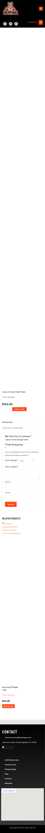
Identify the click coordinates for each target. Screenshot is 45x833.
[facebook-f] (5, 24)
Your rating (11, 460)
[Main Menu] (41, 9)
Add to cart (19, 409)
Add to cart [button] (8, 706)
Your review (11, 467)
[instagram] (16, 24)
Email (8, 493)
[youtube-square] (11, 24)
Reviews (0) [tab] (7, 422)
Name (8, 482)
